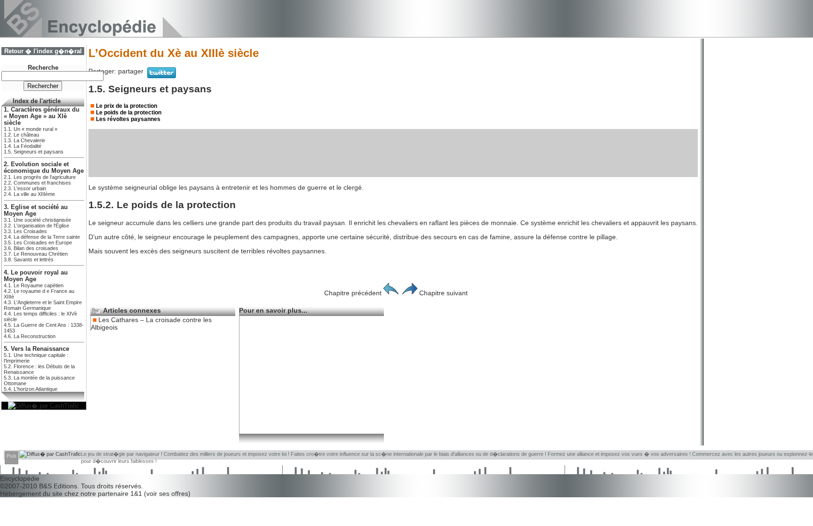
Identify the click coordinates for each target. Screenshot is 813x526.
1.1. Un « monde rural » (30, 129)
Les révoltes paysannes (128, 119)
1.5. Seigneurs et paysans (34, 151)
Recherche (43, 68)
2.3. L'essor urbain (25, 188)
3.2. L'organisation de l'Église (36, 225)
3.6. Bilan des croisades (31, 248)
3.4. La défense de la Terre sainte (42, 237)
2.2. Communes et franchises (37, 183)
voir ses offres (167, 493)
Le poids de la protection (128, 112)
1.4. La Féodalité (22, 146)
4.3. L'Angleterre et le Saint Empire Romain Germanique (43, 305)
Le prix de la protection (126, 106)
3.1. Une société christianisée (37, 220)
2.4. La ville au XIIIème (29, 194)
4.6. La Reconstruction (30, 336)
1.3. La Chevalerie (24, 140)
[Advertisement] (393, 153)
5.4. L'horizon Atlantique (30, 389)
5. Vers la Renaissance (36, 349)
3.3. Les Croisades (25, 231)
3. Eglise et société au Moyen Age (36, 210)
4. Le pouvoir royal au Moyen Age (36, 276)
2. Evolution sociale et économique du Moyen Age (44, 167)
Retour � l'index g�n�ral (43, 51)
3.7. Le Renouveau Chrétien (36, 254)
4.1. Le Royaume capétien (34, 285)
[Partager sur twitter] (161, 76)
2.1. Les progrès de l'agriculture (40, 177)
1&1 (137, 493)
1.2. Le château (21, 135)
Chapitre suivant (443, 293)
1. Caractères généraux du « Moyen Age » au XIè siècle (42, 116)
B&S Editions (58, 486)
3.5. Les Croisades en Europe (38, 242)
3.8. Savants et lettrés (29, 259)
